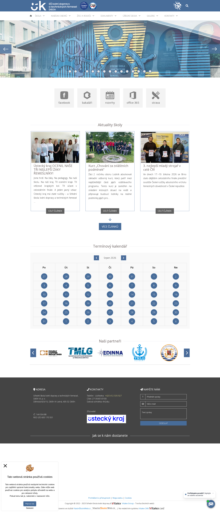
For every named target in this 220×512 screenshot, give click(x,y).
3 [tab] (81, 71)
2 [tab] (75, 71)
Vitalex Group (128, 503)
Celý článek (55, 210)
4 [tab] (87, 71)
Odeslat (163, 423)
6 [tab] (98, 71)
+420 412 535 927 (113, 395)
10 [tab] (121, 71)
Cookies (128, 498)
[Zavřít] (213, 493)
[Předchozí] (33, 353)
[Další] (187, 353)
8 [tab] (110, 71)
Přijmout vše (29, 504)
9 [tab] (115, 71)
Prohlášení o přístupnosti (99, 498)
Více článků (110, 226)
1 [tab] (70, 71)
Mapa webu (118, 498)
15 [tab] (150, 71)
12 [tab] (133, 71)
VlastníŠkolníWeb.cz (82, 508)
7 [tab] (104, 71)
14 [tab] (144, 71)
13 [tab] (138, 71)
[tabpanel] (110, 49)
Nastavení (29, 508)
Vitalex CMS (144, 508)
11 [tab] (127, 71)
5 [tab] (93, 71)
